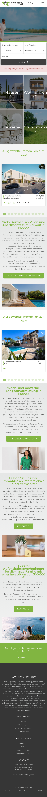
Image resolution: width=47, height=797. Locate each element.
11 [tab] (39, 214)
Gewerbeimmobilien (23, 728)
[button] (12, 45)
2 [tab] (9, 214)
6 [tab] (22, 214)
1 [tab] (4, 214)
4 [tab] (15, 214)
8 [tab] (29, 214)
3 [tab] (12, 214)
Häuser (23, 721)
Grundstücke (23, 732)
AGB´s (23, 747)
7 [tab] (26, 214)
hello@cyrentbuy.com (24, 775)
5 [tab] (19, 214)
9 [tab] (32, 214)
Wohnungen (23, 725)
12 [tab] (43, 214)
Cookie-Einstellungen (23, 753)
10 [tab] (36, 214)
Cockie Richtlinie (23, 750)
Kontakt (22, 657)
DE (29, 3)
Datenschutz (23, 743)
